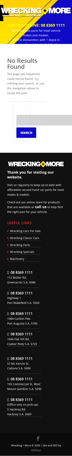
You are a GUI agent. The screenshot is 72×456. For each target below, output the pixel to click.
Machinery (17, 259)
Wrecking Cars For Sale (25, 231)
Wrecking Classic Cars (24, 238)
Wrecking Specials (22, 252)
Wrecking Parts (20, 245)
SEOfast (36, 450)
